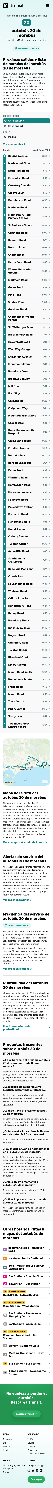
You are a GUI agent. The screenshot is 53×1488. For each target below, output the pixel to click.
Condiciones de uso (37, 1453)
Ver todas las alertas (16, 899)
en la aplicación (14, 104)
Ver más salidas (13, 144)
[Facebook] (37, 1470)
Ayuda (6, 1450)
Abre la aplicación (20, 818)
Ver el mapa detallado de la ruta (23, 842)
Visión (30, 1439)
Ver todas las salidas (16, 968)
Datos (6, 1472)
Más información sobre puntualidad (17, 1028)
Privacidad (32, 1450)
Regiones (7, 1439)
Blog (5, 1442)
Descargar (36, 1479)
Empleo (31, 1446)
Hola (6, 1434)
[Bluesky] (33, 1470)
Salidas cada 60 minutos (28, 48)
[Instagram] (29, 1470)
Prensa (6, 1446)
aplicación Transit (30, 943)
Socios (6, 1460)
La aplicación (18, 882)
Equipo (31, 1442)
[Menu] (48, 5)
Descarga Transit (25, 1414)
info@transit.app (35, 1465)
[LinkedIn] (41, 1470)
